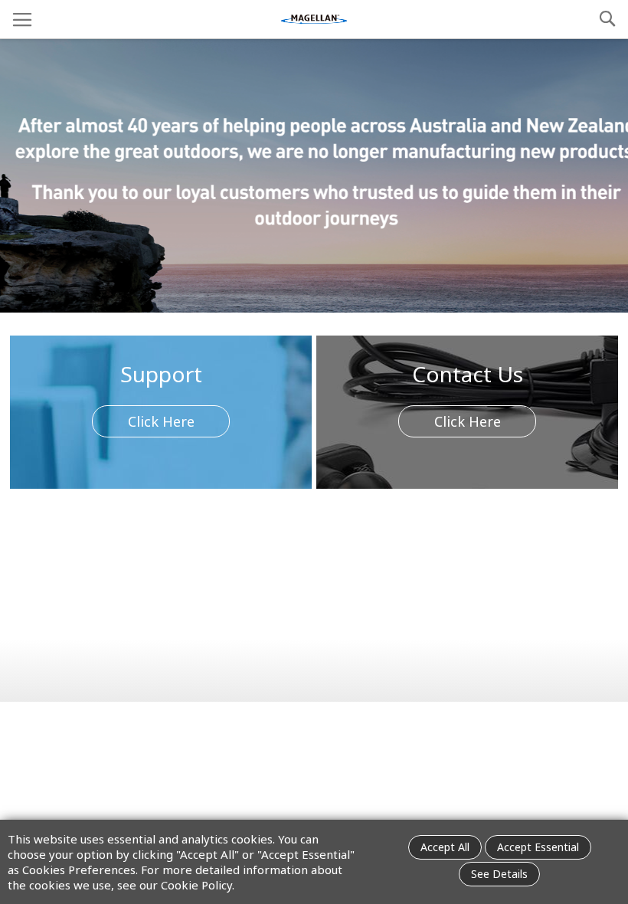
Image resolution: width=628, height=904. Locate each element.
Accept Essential (538, 847)
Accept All (444, 847)
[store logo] (314, 19)
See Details (499, 873)
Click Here (161, 421)
